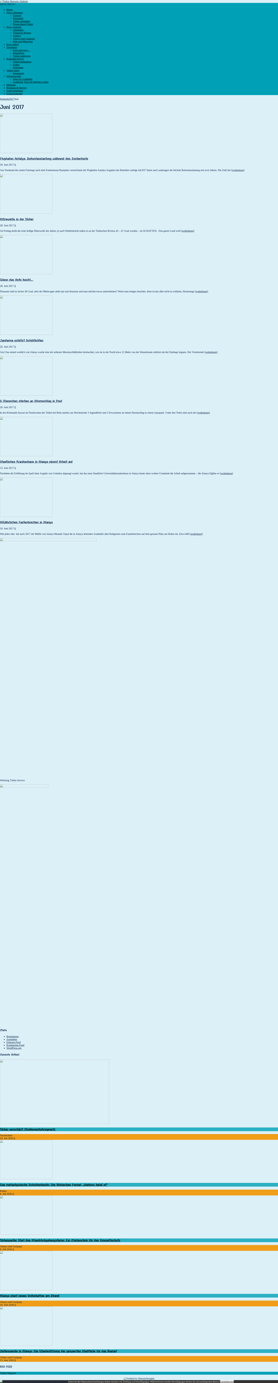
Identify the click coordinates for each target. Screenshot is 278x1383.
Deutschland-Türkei (23, 24)
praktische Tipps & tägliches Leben (31, 82)
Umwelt (17, 15)
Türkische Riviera (22, 32)
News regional (13, 27)
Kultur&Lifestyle (15, 58)
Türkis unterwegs (22, 56)
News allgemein (14, 12)
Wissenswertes (13, 76)
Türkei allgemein (21, 21)
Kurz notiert (12, 44)
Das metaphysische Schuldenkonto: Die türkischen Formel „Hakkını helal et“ (54, 1185)
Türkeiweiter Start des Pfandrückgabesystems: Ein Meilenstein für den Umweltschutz (60, 1240)
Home (9, 9)
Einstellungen (227, 1381)
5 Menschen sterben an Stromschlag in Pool (31, 401)
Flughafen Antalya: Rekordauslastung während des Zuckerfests (44, 158)
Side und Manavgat (23, 41)
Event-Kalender (14, 93)
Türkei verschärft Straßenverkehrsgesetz (28, 1129)
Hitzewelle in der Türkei (16, 219)
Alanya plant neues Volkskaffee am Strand (29, 1296)
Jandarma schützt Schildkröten (21, 340)
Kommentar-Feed (15, 1045)
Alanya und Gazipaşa (24, 38)
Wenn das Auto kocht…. (16, 280)
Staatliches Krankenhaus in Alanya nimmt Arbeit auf (36, 462)
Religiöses (18, 67)
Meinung (11, 85)
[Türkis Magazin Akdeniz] (139, 1)
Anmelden (11, 1039)
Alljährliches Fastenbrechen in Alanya (26, 522)
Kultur (16, 64)
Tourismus (11, 47)
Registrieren (12, 1036)
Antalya (17, 35)
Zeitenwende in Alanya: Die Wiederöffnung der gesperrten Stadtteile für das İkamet (58, 1351)
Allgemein (18, 30)
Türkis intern (12, 70)
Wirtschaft (18, 18)
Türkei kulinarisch (22, 61)
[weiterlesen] (237, 170)
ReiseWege (18, 53)
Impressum (18, 73)
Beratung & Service (16, 87)
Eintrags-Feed (13, 1042)
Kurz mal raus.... (21, 50)
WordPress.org (13, 1048)
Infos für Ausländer (22, 79)
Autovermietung (14, 90)
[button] (7, 4)
